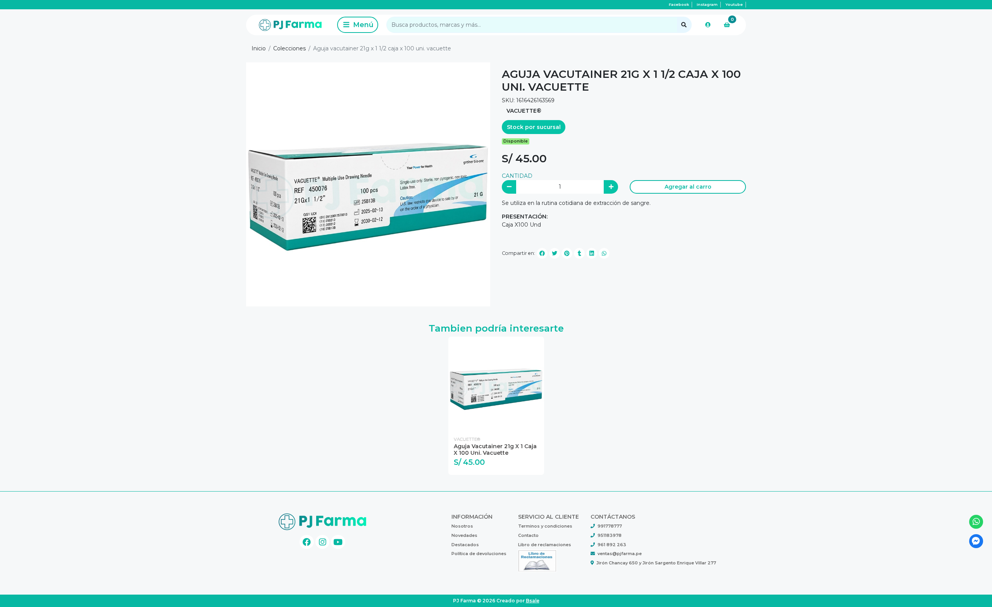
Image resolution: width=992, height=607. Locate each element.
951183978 (610, 535)
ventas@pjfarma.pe (620, 553)
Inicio (258, 48)
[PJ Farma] (290, 25)
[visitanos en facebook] (307, 542)
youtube (734, 4)
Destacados (465, 544)
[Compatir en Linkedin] (591, 253)
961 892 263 (612, 544)
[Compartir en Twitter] (554, 253)
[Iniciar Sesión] (708, 25)
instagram (707, 4)
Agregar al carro (688, 186)
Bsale (532, 601)
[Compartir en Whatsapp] (604, 253)
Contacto (528, 535)
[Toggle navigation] (357, 25)
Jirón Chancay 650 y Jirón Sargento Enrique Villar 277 (656, 563)
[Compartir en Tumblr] (579, 253)
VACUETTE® (523, 110)
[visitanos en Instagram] (322, 542)
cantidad (517, 175)
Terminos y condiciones (545, 526)
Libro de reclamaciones (544, 544)
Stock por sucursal (534, 127)
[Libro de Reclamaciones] (537, 560)
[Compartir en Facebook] (542, 253)
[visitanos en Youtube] (338, 542)
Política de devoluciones (478, 553)
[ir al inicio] (322, 520)
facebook (679, 4)
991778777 (610, 526)
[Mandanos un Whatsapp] (976, 522)
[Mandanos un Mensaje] (976, 541)
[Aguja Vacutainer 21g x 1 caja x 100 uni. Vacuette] (496, 384)
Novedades (464, 535)
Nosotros (462, 526)
